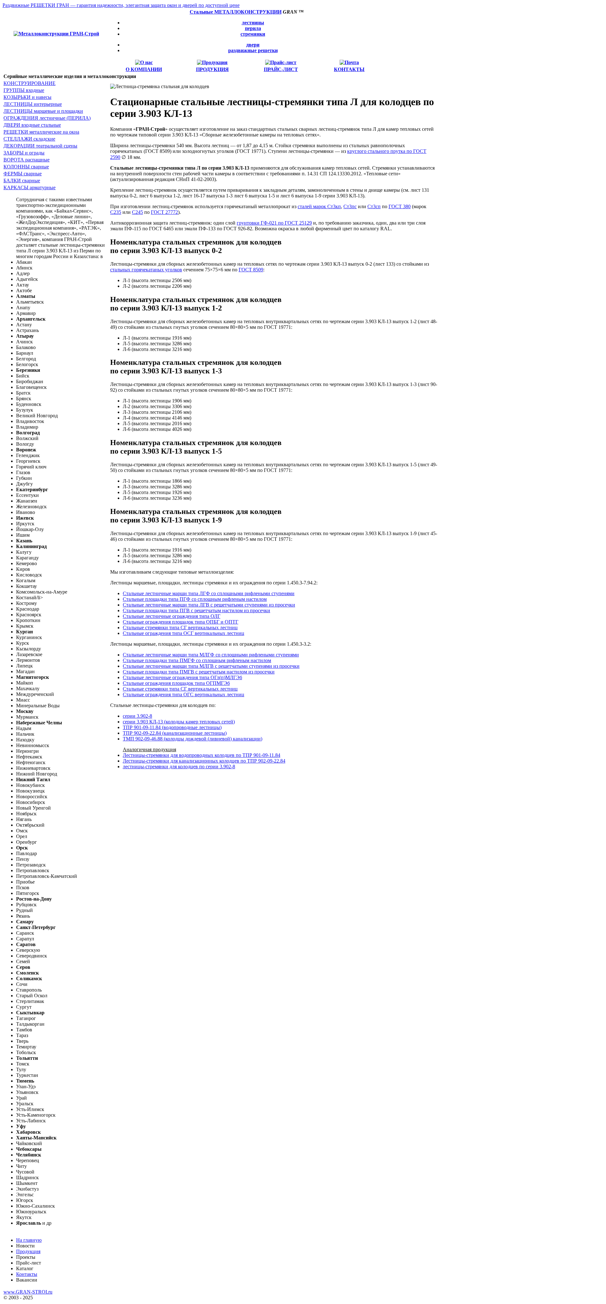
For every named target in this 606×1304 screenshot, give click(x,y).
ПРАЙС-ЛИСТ (281, 69)
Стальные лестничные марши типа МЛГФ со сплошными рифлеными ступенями (211, 654)
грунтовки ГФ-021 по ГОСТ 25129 (274, 223)
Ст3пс (350, 206)
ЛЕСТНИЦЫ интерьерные (32, 104)
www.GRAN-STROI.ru (27, 1292)
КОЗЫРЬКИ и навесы (27, 97)
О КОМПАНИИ (144, 69)
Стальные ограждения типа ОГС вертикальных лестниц (183, 694)
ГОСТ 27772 (164, 212)
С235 (115, 212)
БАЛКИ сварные (21, 180)
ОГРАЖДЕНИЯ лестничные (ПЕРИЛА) (47, 118)
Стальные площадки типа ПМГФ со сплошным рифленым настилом (197, 660)
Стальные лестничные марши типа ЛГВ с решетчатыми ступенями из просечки (209, 604)
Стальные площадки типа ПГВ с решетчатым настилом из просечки (196, 610)
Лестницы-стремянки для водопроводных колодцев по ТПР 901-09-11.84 (201, 755)
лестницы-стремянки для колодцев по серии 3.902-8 (179, 766)
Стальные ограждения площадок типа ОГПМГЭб (176, 683)
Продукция (28, 1251)
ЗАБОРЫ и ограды (24, 152)
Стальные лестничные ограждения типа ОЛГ (171, 616)
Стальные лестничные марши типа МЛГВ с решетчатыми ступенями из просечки (211, 666)
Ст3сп (374, 206)
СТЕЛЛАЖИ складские (29, 139)
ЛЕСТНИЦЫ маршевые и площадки (43, 111)
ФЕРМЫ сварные (22, 173)
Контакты (26, 1274)
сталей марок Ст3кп (319, 206)
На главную (29, 1240)
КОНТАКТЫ (349, 69)
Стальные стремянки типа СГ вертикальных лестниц (180, 627)
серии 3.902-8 (137, 716)
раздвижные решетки (253, 50)
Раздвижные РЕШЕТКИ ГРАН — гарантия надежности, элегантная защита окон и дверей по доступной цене (121, 5)
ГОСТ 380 (400, 206)
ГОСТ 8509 (251, 269)
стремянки (253, 34)
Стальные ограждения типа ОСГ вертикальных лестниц (183, 633)
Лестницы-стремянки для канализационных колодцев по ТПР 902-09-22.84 (204, 761)
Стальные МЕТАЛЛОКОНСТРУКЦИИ (236, 12)
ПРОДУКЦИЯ (212, 69)
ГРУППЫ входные (23, 90)
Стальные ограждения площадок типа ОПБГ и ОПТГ (180, 622)
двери (252, 44)
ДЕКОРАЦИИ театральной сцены (40, 145)
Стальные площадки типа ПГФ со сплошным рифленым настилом (195, 599)
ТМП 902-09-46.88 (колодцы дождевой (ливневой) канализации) (192, 738)
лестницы (253, 22)
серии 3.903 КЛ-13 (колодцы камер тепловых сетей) (179, 721)
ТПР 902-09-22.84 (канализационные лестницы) (175, 733)
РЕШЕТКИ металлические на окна (41, 132)
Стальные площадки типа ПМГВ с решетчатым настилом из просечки (199, 671)
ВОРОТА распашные (26, 159)
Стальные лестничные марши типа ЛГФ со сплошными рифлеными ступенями (208, 593)
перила (253, 28)
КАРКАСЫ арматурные (29, 187)
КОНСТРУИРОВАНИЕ (29, 83)
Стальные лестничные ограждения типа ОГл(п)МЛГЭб (182, 677)
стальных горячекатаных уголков (146, 269)
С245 (137, 212)
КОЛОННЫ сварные (26, 166)
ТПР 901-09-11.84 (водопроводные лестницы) (172, 727)
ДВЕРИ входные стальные (32, 125)
